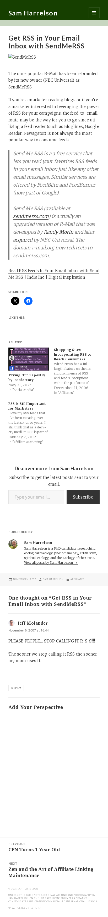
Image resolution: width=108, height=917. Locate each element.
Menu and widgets (94, 12)
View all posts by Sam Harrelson (49, 562)
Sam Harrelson (33, 13)
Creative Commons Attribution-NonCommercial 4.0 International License (53, 900)
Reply (16, 688)
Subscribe (83, 497)
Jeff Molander (33, 623)
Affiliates (77, 579)
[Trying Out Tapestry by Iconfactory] (28, 359)
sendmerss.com (30, 216)
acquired (23, 240)
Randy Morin (59, 232)
